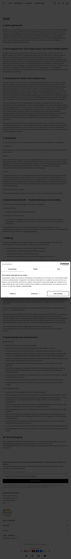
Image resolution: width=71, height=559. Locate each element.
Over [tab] (58, 269)
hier (30, 286)
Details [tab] (35, 269)
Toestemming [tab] (12, 269)
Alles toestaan (58, 293)
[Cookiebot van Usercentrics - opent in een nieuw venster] (61, 264)
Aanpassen (34, 293)
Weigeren (13, 293)
